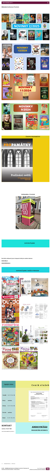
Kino (2, 463)
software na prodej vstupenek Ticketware (37, 469)
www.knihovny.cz (6, 263)
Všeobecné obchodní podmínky (7, 469)
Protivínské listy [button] (7, 2)
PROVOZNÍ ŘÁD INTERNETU (39, 430)
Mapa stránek (17, 469)
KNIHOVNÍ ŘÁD (39, 426)
